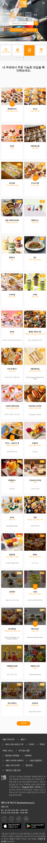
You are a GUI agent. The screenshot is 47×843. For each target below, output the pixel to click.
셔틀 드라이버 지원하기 (14, 760)
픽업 (35, 15)
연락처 (42, 744)
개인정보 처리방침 (12, 756)
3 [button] (23, 57)
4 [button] (27, 57)
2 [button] (20, 57)
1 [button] (17, 57)
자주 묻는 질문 (24, 751)
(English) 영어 (27, 787)
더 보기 (23, 723)
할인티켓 (29, 765)
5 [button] (30, 57)
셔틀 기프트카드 (8, 739)
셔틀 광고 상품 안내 (13, 770)
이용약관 (28, 756)
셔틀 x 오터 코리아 (12, 765)
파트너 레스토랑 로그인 (14, 744)
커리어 (31, 744)
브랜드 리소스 (7, 751)
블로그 (23, 739)
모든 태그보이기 (24, 34)
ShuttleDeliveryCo (26, 802)
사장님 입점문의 (35, 760)
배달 (19, 15)
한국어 (37, 787)
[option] (6, 50)
